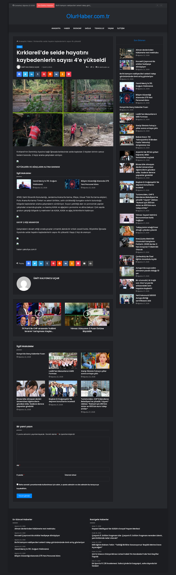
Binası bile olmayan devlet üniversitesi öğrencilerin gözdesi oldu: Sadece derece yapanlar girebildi (30, 403)
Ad (18, 465)
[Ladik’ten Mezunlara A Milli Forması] (63, 361)
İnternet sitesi (70, 475)
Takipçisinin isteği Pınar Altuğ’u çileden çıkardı (147, 228)
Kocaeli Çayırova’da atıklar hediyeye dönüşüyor (145, 64)
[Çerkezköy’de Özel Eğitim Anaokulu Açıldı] (127, 260)
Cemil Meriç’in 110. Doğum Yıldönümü (144, 84)
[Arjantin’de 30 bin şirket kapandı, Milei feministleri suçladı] (127, 155)
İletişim (120, 28)
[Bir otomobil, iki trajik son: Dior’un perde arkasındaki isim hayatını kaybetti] (127, 284)
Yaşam (111, 28)
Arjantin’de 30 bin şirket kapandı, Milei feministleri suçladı (147, 155)
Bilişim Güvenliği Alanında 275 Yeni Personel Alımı (144, 97)
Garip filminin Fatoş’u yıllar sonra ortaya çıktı (93, 372)
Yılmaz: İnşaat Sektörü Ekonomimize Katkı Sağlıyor (146, 218)
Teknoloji (99, 28)
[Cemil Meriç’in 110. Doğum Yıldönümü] (24, 184)
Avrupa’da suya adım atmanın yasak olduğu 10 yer (147, 271)
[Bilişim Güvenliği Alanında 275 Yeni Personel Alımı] (72, 184)
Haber (67, 28)
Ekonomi (77, 28)
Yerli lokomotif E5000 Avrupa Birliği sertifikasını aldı (146, 298)
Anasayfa (56, 28)
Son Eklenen (139, 40)
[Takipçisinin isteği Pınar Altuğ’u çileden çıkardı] (127, 231)
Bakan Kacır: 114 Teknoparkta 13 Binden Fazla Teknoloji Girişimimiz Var (146, 141)
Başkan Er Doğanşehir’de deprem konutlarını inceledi (62, 400)
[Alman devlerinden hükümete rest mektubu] (127, 53)
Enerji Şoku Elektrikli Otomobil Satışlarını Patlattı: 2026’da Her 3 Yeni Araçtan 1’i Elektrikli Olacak (147, 244)
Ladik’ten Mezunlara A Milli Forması (61, 372)
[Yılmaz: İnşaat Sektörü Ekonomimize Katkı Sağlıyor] (127, 218)
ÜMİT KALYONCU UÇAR (30, 67)
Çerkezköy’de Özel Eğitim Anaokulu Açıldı (146, 257)
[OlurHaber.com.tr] (88, 16)
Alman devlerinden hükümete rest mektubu (147, 51)
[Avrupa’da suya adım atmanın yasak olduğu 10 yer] (127, 271)
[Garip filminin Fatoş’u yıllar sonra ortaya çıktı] (95, 361)
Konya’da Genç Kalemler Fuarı (31, 353)
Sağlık (88, 28)
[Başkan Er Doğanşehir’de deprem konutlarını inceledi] (63, 389)
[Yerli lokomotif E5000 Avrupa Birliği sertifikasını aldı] (127, 299)
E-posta (20, 475)
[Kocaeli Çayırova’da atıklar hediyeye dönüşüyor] (127, 65)
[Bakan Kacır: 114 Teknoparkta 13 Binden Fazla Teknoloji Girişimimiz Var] (127, 140)
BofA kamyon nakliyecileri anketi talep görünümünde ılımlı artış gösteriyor (85, 5)
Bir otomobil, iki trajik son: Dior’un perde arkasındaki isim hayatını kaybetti (146, 284)
